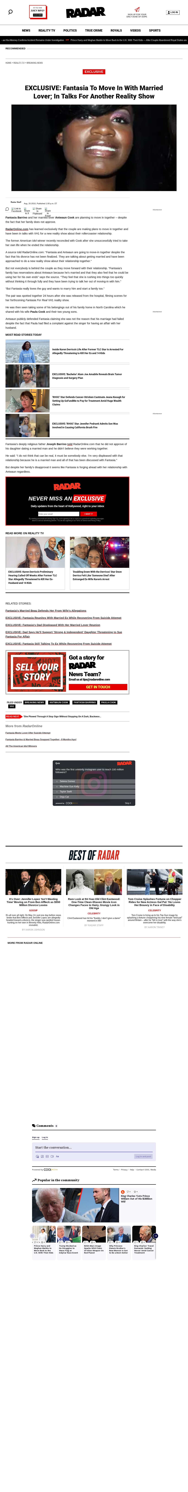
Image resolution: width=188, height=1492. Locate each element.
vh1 (12, 706)
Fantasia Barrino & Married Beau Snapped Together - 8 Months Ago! (41, 739)
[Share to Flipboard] (37, 209)
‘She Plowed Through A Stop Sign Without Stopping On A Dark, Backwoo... (62, 716)
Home (8, 63)
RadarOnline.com (17, 229)
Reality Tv (18, 63)
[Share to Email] (48, 209)
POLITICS (70, 30)
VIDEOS (135, 30)
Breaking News (35, 63)
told (69, 444)
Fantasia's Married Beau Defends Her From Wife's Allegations (46, 610)
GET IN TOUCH (98, 687)
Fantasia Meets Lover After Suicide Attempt (28, 733)
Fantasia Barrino (85, 702)
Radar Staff (16, 202)
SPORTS (155, 30)
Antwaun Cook (59, 702)
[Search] (10, 14)
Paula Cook (108, 702)
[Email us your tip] (38, 18)
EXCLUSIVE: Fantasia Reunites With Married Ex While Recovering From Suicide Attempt (63, 617)
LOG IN (174, 12)
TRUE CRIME (93, 30)
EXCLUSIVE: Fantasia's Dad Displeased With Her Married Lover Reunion (53, 624)
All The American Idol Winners (21, 746)
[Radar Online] (86, 12)
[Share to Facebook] (16, 209)
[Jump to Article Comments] (7, 209)
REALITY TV (47, 30)
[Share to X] (27, 209)
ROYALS (116, 30)
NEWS (26, 30)
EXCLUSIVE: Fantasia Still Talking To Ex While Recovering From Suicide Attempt (59, 643)
